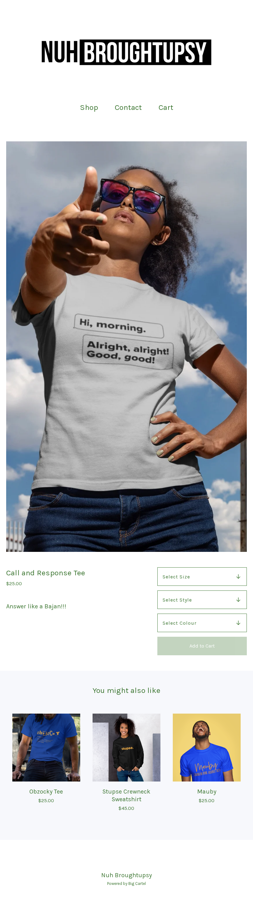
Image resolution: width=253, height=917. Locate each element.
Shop (89, 107)
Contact (128, 107)
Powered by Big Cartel (126, 883)
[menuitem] (89, 108)
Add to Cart (202, 646)
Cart (168, 107)
